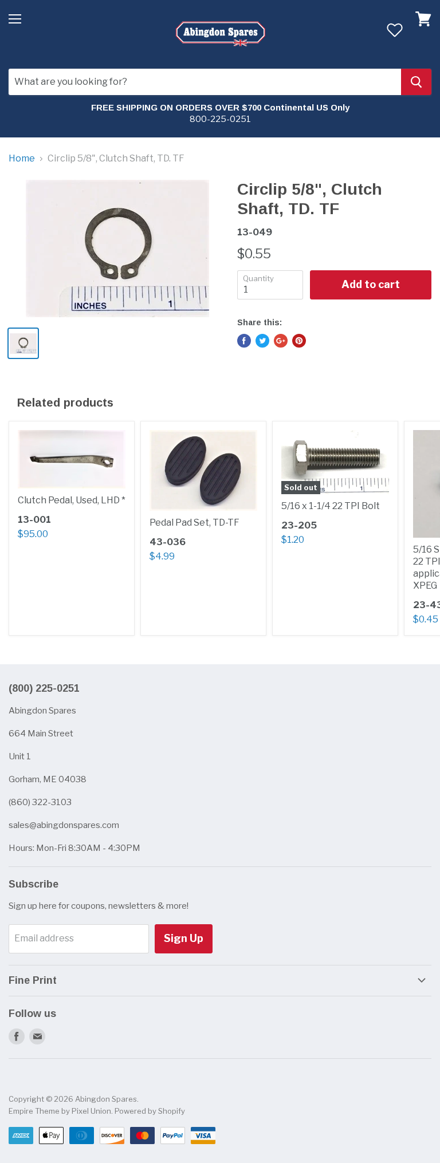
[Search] (416, 82)
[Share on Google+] (281, 341)
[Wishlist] (394, 30)
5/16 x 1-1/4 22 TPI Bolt (330, 505)
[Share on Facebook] (244, 341)
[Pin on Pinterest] (299, 341)
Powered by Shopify (150, 1110)
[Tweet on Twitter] (262, 341)
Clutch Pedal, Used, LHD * (71, 500)
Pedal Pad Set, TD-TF (194, 522)
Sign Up (183, 938)
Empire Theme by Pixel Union (60, 1110)
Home (22, 158)
